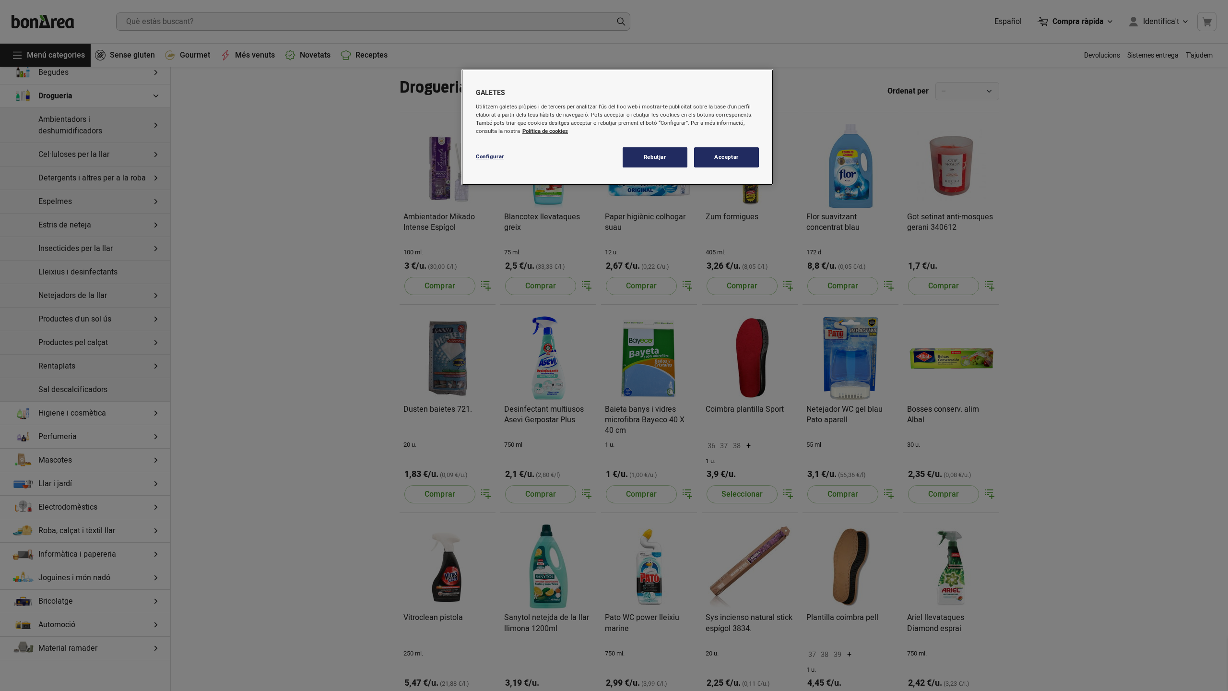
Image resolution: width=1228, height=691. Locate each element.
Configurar (490, 157)
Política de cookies (545, 131)
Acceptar (726, 157)
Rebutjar (655, 157)
